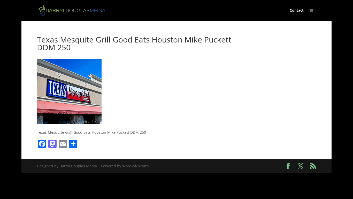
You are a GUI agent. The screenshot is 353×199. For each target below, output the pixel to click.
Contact (297, 11)
